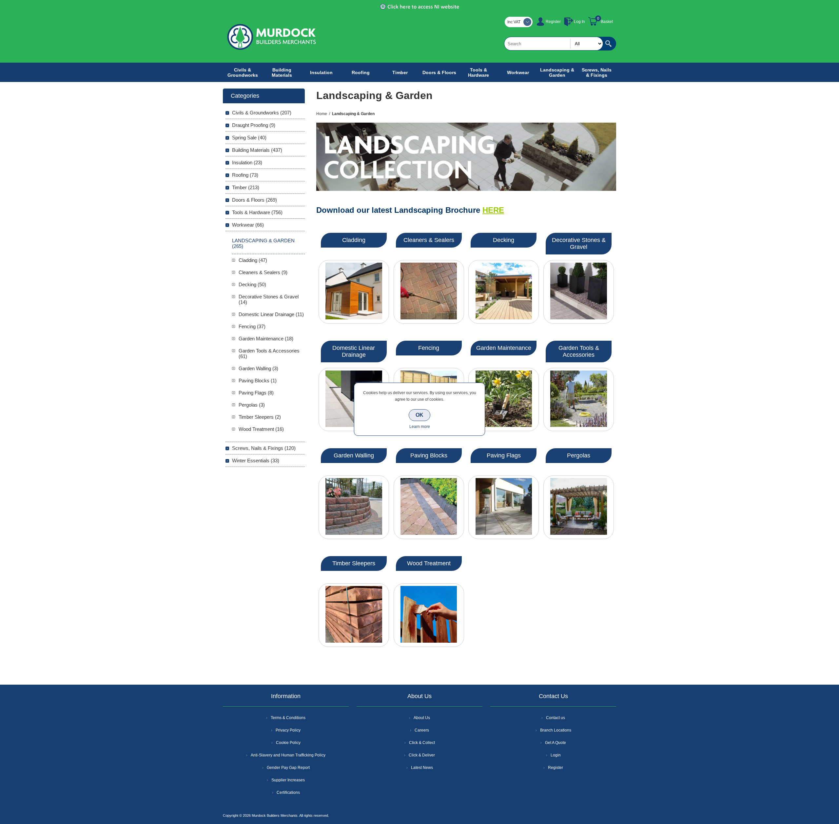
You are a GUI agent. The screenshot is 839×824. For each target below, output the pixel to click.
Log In (579, 21)
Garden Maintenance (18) (266, 338)
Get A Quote (555, 742)
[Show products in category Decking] (503, 291)
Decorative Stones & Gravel (579, 243)
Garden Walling (354, 455)
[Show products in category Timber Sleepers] (354, 615)
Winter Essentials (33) (255, 460)
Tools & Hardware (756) (257, 212)
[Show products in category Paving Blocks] (429, 507)
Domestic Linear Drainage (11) (271, 314)
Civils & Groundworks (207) (261, 112)
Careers (422, 730)
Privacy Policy (288, 730)
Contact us (555, 717)
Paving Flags (504, 455)
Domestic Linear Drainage (353, 351)
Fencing (428, 348)
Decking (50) (252, 284)
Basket (607, 21)
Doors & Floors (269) (254, 200)
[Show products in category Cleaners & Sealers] (429, 291)
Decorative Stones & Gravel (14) (269, 299)
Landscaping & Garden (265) (263, 243)
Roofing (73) (245, 175)
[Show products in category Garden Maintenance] (503, 399)
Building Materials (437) (257, 150)
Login (556, 755)
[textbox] (553, 43)
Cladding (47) (253, 260)
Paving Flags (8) (256, 392)
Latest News (422, 767)
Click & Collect (422, 742)
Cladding (353, 240)
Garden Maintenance (503, 348)
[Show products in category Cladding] (354, 291)
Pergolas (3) (252, 405)
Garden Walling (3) (258, 368)
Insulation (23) (247, 162)
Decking (503, 240)
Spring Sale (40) (249, 137)
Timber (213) (245, 187)
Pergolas (578, 455)
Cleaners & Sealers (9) (263, 272)
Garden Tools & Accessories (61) (269, 353)
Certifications (288, 792)
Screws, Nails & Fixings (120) (264, 448)
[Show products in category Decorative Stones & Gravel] (579, 291)
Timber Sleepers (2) (260, 417)
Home (321, 113)
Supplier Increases (288, 780)
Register (553, 21)
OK (419, 415)
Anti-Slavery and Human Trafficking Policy (288, 755)
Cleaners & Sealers (428, 240)
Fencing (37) (252, 326)
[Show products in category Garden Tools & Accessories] (579, 399)
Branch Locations (555, 730)
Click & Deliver (422, 755)
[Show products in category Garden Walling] (354, 507)
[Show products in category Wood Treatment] (429, 615)
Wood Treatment (429, 563)
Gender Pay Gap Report (288, 767)
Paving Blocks (428, 455)
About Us (422, 717)
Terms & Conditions (288, 717)
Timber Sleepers (353, 563)
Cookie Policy (288, 742)
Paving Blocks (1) (258, 380)
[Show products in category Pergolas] (579, 507)
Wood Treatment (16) (261, 429)
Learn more (419, 426)
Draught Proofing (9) (253, 125)
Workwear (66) (248, 225)
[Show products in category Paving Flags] (503, 507)
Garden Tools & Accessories (578, 351)
